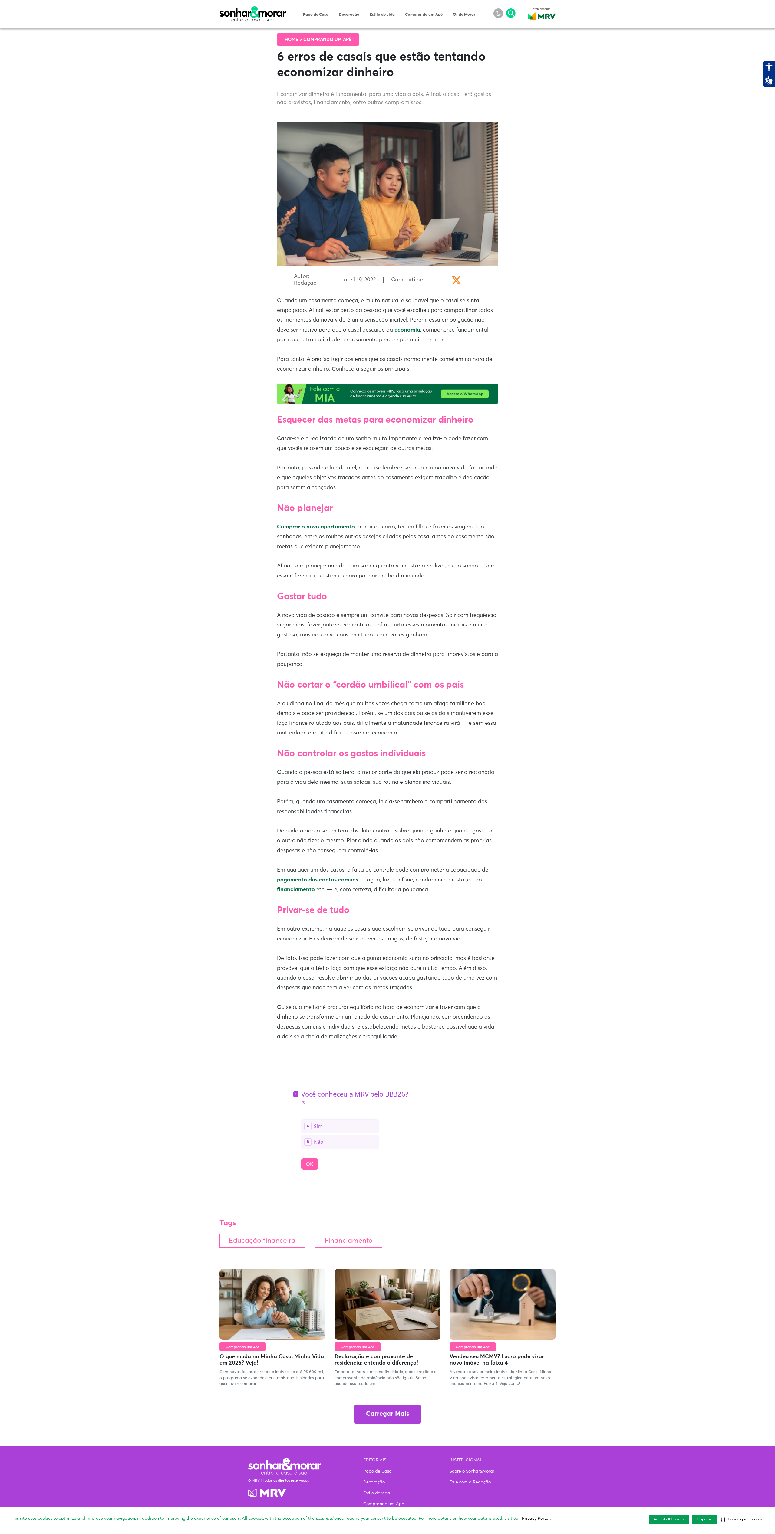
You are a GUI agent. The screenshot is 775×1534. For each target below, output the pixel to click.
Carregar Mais (387, 1414)
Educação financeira (262, 1240)
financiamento (296, 889)
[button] (741, 1519)
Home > (294, 39)
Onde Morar (464, 15)
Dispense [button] (704, 1519)
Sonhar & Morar (252, 9)
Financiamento (349, 1240)
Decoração (349, 15)
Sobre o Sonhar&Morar (472, 1471)
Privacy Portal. (536, 1518)
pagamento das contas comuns (317, 880)
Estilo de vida (382, 15)
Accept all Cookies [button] (669, 1519)
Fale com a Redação (470, 1482)
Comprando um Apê (424, 15)
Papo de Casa (315, 15)
